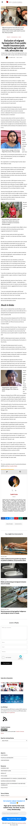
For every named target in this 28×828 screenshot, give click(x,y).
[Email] (25, 518)
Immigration (14, 37)
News (20, 37)
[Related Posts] (20, 471)
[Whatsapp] (20, 518)
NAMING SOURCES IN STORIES (8, 781)
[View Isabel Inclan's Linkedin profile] (15, 490)
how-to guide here (11, 712)
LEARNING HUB (5, 768)
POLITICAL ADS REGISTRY (7, 757)
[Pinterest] (16, 518)
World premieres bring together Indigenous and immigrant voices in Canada (13, 612)
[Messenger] (7, 518)
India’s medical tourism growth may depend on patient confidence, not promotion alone (13, 559)
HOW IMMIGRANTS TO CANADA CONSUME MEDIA (13, 778)
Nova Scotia (18, 523)
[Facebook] (3, 518)
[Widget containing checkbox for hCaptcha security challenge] (12, 657)
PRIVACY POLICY (5, 795)
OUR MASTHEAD (5, 760)
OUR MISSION (4, 755)
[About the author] (7, 471)
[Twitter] (12, 518)
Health (8, 37)
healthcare (9, 523)
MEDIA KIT (3, 773)
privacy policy (22, 823)
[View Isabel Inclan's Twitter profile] (12, 490)
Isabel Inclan (12, 57)
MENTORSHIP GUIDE (6, 770)
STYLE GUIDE (4, 775)
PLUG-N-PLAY (4, 787)
